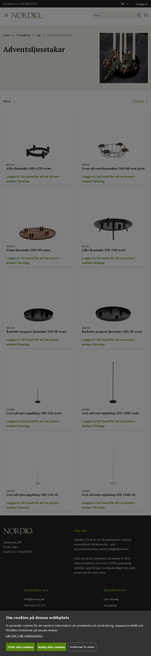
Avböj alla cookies (51, 647)
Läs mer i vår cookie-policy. (24, 636)
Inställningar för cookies (82, 647)
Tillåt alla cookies (20, 647)
